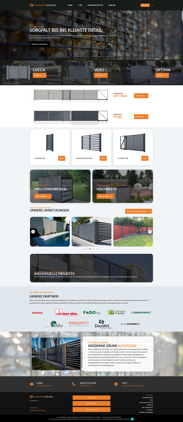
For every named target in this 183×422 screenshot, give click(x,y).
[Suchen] (152, 5)
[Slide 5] (96, 249)
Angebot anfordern (146, 412)
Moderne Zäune (147, 397)
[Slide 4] (92, 249)
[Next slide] (150, 232)
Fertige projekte (147, 407)
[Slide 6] (99, 249)
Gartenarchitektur (95, 5)
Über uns (112, 5)
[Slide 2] (86, 249)
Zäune (70, 5)
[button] (2, 35)
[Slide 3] (89, 249)
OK (132, 419)
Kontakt (150, 409)
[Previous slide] (33, 232)
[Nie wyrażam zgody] (181, 418)
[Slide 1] (84, 249)
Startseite (149, 395)
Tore (80, 5)
